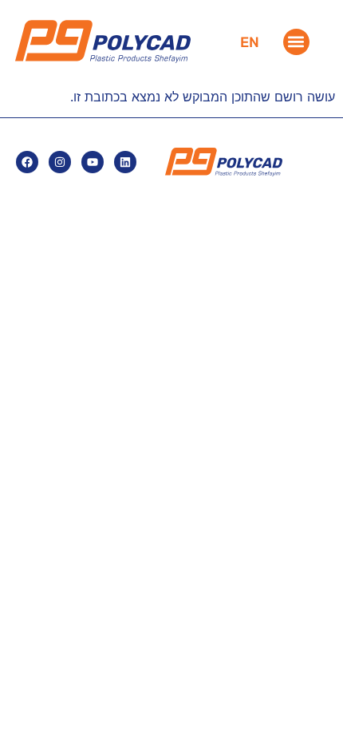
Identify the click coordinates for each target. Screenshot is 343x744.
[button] (296, 42)
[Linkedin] (125, 162)
